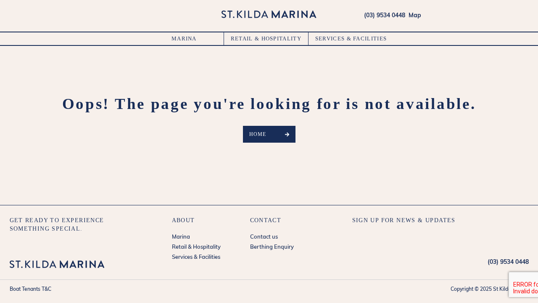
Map (413, 16)
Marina (184, 38)
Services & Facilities (351, 38)
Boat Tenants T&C (30, 289)
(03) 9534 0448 (384, 16)
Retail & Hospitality (266, 38)
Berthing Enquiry (272, 247)
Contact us (264, 237)
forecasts (524, 15)
